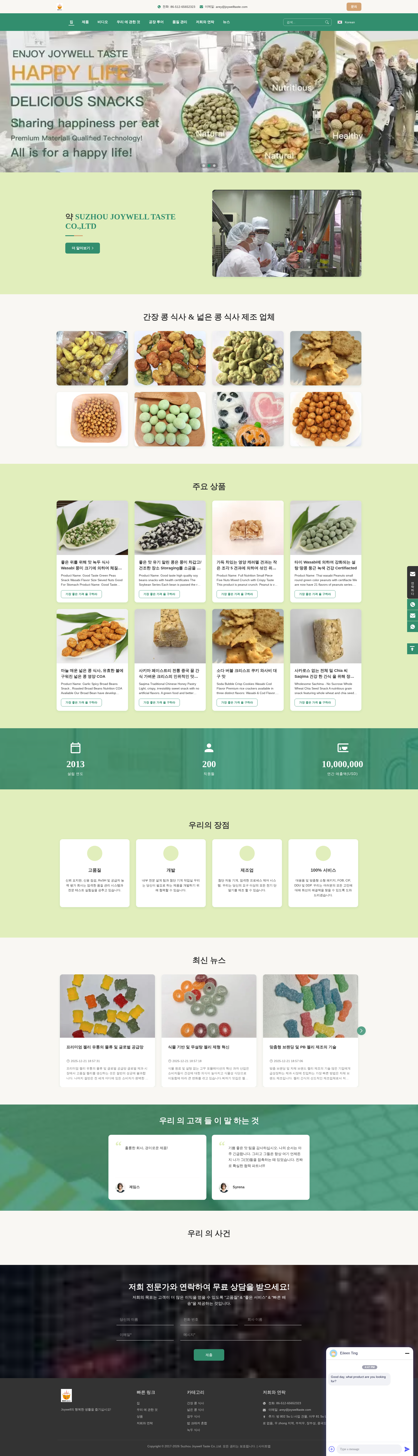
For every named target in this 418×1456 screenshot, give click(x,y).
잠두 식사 (193, 1416)
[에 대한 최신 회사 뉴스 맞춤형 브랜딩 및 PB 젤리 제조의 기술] (310, 1006)
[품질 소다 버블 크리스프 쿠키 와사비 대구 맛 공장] (248, 636)
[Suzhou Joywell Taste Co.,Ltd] (60, 6)
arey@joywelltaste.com (232, 6)
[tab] (203, 165)
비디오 (103, 22)
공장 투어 (156, 22)
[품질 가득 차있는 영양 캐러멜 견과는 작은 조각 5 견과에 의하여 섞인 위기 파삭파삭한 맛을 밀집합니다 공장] (248, 528)
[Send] (407, 1449)
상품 (140, 1416)
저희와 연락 (205, 22)
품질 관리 (179, 22)
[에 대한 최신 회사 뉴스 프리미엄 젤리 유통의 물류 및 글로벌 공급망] (107, 1006)
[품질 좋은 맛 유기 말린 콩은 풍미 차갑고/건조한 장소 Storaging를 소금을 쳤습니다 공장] (170, 528)
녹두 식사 (193, 1430)
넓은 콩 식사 (195, 1409)
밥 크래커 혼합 (197, 1423)
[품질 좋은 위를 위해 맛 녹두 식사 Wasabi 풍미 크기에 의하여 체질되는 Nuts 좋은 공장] (92, 528)
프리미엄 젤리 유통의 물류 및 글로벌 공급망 (104, 1047)
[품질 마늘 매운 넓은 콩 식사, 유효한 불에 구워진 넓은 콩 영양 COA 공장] (92, 636)
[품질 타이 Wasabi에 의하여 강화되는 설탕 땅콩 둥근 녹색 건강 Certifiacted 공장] (326, 528)
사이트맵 (264, 1446)
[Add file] (332, 1449)
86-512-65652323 (182, 6)
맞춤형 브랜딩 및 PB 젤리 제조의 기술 (303, 1047)
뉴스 (226, 22)
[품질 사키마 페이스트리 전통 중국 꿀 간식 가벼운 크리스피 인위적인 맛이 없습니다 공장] (170, 636)
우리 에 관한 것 (128, 22)
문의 (354, 6)
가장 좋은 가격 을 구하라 (81, 594)
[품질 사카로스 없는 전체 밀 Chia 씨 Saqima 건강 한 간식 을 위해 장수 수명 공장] (326, 636)
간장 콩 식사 (195, 1403)
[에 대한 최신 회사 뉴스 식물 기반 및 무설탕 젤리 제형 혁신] (209, 1006)
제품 (85, 22)
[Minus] (407, 1353)
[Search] (327, 22)
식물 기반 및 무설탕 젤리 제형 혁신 (198, 1047)
